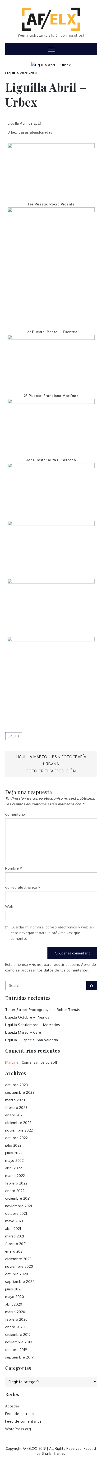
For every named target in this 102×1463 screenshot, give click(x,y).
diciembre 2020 (18, 1259)
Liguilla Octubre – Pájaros (27, 1017)
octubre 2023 (16, 1085)
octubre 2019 (16, 1349)
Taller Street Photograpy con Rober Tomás (42, 1009)
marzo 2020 (15, 1312)
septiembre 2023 (20, 1092)
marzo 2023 (15, 1100)
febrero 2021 (16, 1243)
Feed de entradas (20, 1413)
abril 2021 (13, 1228)
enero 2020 (15, 1327)
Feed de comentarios (23, 1421)
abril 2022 (13, 1168)
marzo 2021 (14, 1236)
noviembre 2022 (19, 1130)
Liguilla (14, 736)
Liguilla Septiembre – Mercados (32, 1025)
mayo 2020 (14, 1296)
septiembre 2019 (19, 1357)
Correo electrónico (22, 887)
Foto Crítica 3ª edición (51, 771)
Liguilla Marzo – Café (23, 1032)
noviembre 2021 (18, 1206)
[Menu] (51, 49)
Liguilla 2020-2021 (21, 73)
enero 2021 (14, 1251)
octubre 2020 (16, 1274)
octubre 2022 (16, 1138)
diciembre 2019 (18, 1334)
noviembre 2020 (19, 1266)
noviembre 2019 (18, 1342)
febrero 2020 (16, 1319)
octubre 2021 (16, 1213)
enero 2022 (15, 1191)
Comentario (15, 814)
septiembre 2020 (20, 1281)
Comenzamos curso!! (39, 1062)
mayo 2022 (14, 1160)
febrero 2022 (16, 1183)
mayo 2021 (14, 1221)
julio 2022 (13, 1145)
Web (9, 906)
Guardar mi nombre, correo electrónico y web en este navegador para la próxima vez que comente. (52, 933)
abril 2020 (13, 1304)
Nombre (13, 868)
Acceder (12, 1406)
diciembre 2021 (18, 1198)
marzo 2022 (15, 1175)
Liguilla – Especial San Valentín (31, 1040)
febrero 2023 (16, 1107)
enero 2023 (15, 1115)
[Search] (91, 985)
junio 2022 (14, 1153)
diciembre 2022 (18, 1122)
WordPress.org (18, 1429)
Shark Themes (53, 1453)
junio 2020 (14, 1289)
